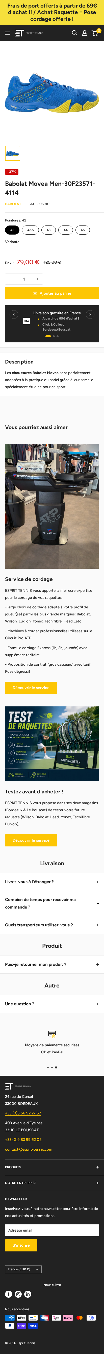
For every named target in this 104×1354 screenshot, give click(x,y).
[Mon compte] (84, 33)
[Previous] (14, 314)
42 (12, 228)
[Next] (90, 314)
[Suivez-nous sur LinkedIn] (27, 1294)
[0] (95, 33)
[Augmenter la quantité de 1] (37, 279)
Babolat (13, 204)
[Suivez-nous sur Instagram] (18, 1294)
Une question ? (19, 1003)
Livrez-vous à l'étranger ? (29, 881)
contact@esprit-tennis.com (28, 1149)
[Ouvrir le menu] (7, 33)
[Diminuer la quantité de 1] (10, 279)
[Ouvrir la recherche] (74, 33)
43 (48, 228)
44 (65, 228)
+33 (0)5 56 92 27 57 (23, 1113)
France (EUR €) (19, 1269)
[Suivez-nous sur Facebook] (8, 1294)
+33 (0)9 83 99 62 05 (23, 1139)
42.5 (30, 228)
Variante (12, 242)
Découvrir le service (31, 687)
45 (83, 228)
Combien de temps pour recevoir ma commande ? (40, 903)
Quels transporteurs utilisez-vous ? (39, 924)
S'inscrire (21, 1245)
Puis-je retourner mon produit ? (35, 964)
